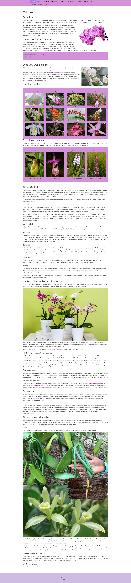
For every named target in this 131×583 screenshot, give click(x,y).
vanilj (46, 42)
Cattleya (48, 48)
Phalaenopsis (46, 1)
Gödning (62, 1)
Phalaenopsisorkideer (29, 413)
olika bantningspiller (63, 558)
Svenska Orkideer (70, 1)
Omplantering (54, 1)
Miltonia (54, 48)
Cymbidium (66, 48)
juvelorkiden (72, 237)
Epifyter (79, 1)
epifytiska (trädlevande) (95, 383)
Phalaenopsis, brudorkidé (54, 72)
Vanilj (92, 1)
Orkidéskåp (33, 4)
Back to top (65, 579)
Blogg (46, 4)
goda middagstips (79, 550)
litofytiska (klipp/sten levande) (41, 385)
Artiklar (40, 4)
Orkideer (33, 1)
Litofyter (86, 1)
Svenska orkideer (83, 145)
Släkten (39, 1)
